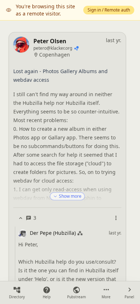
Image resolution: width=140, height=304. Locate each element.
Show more (70, 196)
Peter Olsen (49, 41)
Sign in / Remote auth (109, 10)
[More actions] (116, 218)
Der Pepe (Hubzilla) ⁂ (56, 232)
